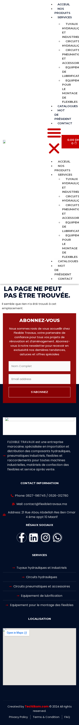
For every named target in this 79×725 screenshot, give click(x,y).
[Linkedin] (34, 538)
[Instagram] (45, 538)
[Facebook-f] (22, 538)
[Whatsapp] (57, 538)
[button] (54, 141)
